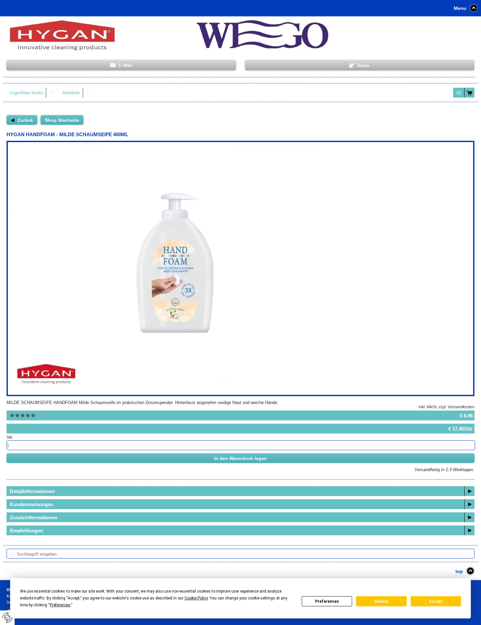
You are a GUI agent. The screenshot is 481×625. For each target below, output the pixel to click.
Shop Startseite (62, 120)
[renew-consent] (7, 617)
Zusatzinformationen (33, 517)
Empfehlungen (26, 530)
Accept (436, 601)
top (459, 571)
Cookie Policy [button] (196, 598)
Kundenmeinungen (31, 504)
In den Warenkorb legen (240, 458)
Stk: (10, 437)
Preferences (327, 601)
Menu (460, 8)
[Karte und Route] (359, 65)
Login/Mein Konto (26, 92)
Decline (381, 601)
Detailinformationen (32, 491)
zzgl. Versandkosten (456, 407)
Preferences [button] (60, 605)
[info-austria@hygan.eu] (121, 65)
